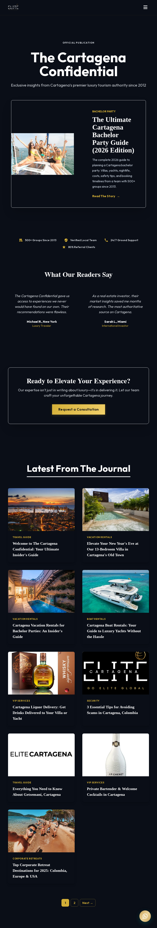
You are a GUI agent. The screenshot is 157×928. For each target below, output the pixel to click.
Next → (87, 903)
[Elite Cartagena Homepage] (13, 7)
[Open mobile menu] (145, 7)
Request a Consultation (78, 409)
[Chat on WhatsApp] (145, 916)
